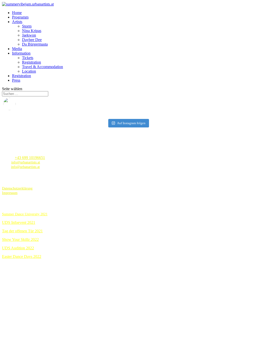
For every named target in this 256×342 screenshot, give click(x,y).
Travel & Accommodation (42, 67)
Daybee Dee (32, 40)
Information (21, 53)
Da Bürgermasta (35, 44)
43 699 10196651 (31, 157)
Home (17, 13)
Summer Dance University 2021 (25, 214)
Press (16, 80)
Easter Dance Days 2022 (21, 256)
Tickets (27, 58)
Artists (17, 22)
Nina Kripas (31, 31)
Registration (31, 62)
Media (17, 49)
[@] (17, 104)
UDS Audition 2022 (18, 248)
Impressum (10, 193)
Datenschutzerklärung (17, 188)
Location (29, 71)
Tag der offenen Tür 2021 (22, 231)
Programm (20, 17)
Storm (27, 26)
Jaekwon (29, 35)
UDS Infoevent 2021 (18, 222)
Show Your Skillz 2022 (20, 239)
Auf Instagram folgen (131, 123)
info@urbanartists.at (25, 162)
